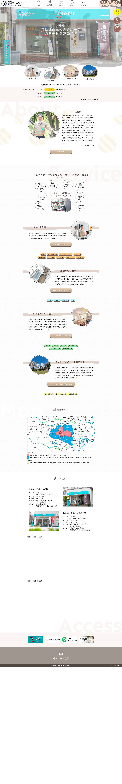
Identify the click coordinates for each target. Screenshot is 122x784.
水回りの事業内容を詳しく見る (61, 290)
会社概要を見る (61, 152)
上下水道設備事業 (61, 394)
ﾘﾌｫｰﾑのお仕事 (49, 93)
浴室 (73, 300)
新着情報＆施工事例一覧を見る (90, 99)
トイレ (49, 300)
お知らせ (49, 89)
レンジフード (70, 257)
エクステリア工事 (55, 348)
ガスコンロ (77, 254)
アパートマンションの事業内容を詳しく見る (61, 384)
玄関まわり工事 (67, 348)
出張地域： (33, 463)
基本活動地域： (34, 455)
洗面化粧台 (65, 300)
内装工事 (55, 345)
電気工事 (63, 345)
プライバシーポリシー (115, 665)
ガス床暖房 (51, 257)
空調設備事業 (73, 394)
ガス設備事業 (49, 394)
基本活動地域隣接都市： (37, 458)
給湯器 (43, 254)
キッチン (57, 300)
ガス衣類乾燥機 (52, 254)
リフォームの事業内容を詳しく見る (61, 336)
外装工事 (47, 345)
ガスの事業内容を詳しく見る (61, 244)
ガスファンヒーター (65, 254)
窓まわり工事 (73, 345)
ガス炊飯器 (60, 257)
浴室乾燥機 (42, 257)
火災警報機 (80, 257)
